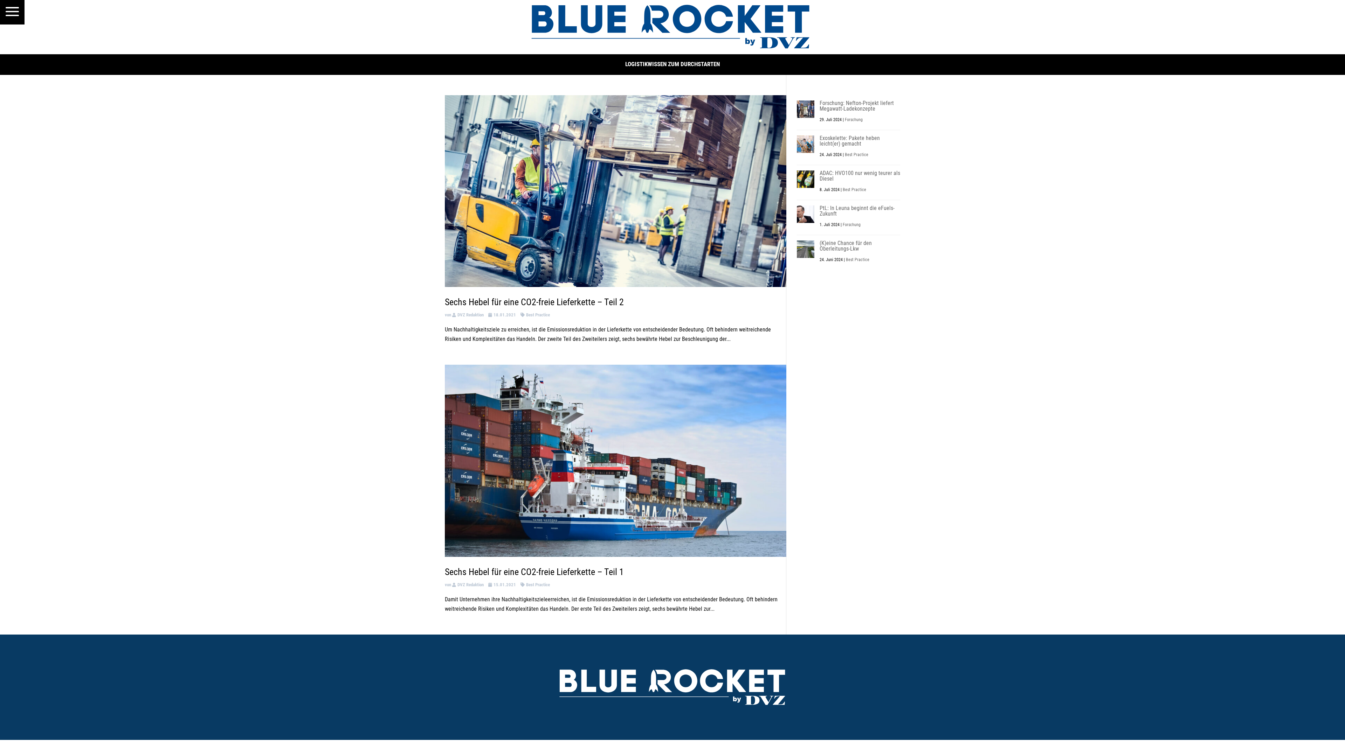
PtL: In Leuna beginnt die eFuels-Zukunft (857, 211)
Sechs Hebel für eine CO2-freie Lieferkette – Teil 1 (534, 572)
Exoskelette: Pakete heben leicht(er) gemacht (850, 141)
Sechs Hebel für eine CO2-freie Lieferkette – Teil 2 (534, 302)
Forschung (854, 119)
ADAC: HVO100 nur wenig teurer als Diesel (860, 176)
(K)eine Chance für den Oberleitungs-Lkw (846, 246)
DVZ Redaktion (470, 314)
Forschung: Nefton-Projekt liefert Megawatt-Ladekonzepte (857, 106)
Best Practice (538, 314)
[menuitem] (12, 12)
